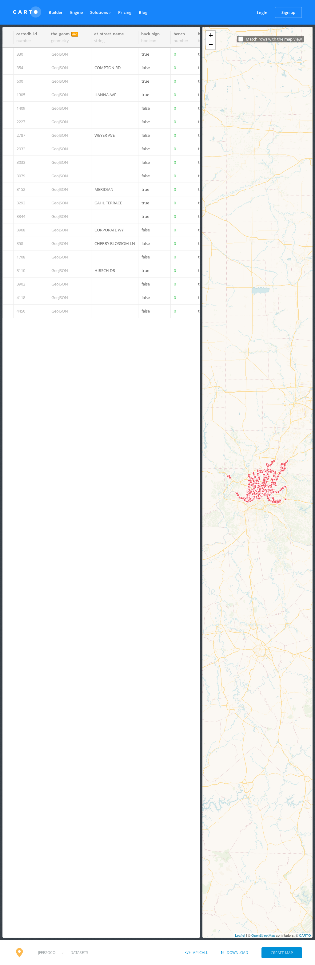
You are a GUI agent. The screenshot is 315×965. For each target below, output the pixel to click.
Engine (76, 12)
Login (262, 12)
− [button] (211, 45)
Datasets (79, 952)
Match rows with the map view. (274, 39)
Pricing (124, 12)
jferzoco (46, 952)
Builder (56, 12)
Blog (143, 12)
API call (200, 952)
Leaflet (240, 935)
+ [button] (211, 35)
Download (237, 952)
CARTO (305, 935)
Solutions (99, 12)
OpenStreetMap (263, 935)
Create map (282, 952)
